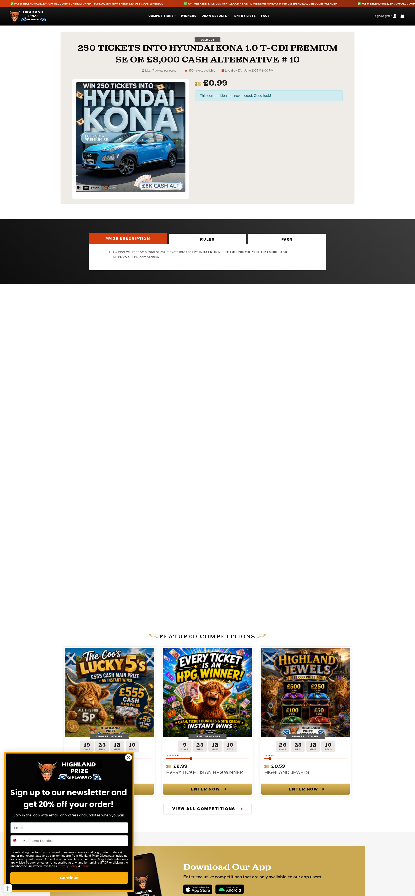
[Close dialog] (128, 757)
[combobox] (18, 840)
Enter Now (205, 789)
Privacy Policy (68, 866)
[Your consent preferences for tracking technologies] (7, 888)
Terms (85, 866)
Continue (69, 877)
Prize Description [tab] (127, 239)
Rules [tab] (207, 239)
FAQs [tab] (287, 239)
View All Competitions (204, 808)
